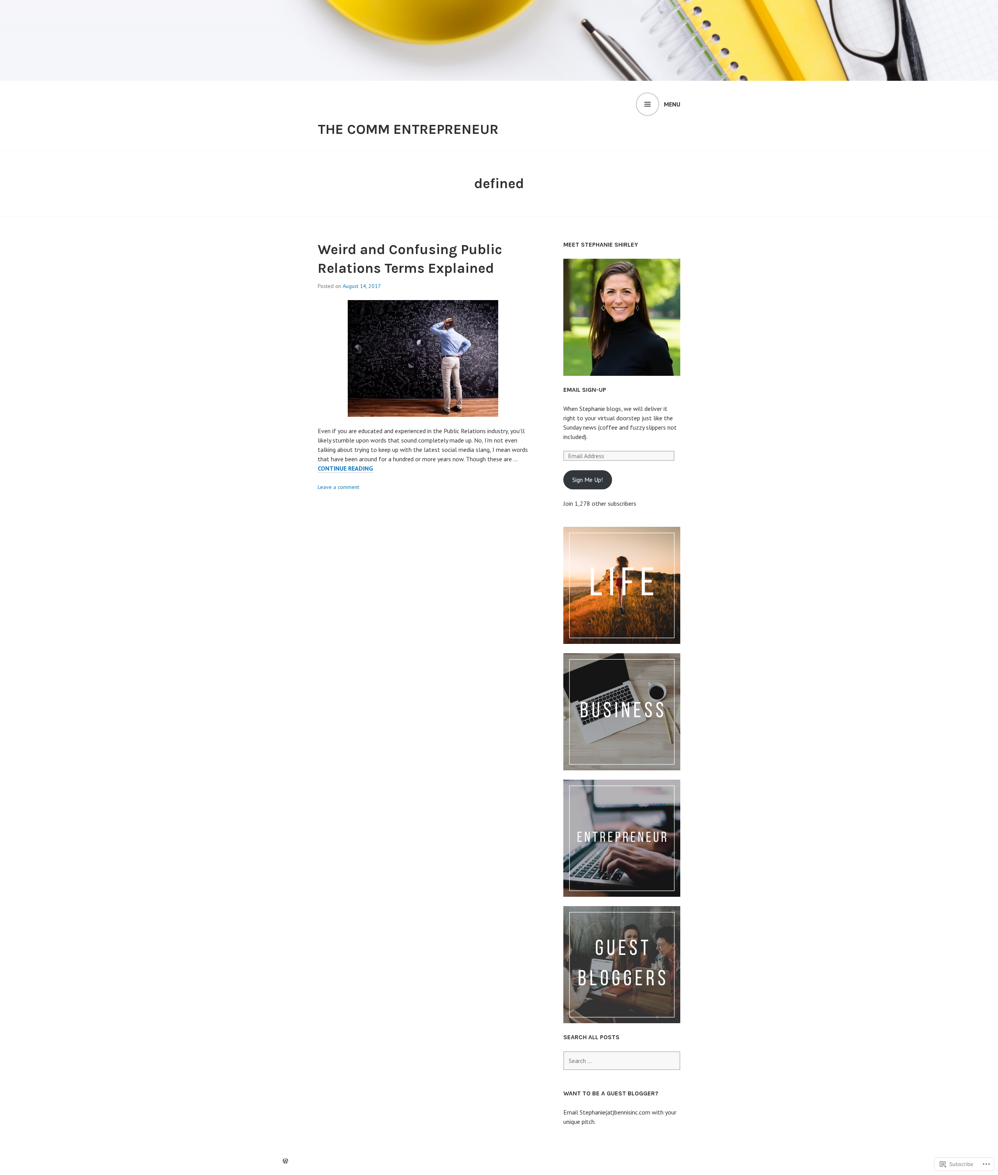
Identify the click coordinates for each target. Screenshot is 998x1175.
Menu (672, 104)
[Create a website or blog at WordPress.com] (285, 1161)
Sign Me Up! (587, 480)
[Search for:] (621, 1061)
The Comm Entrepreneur (408, 129)
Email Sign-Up (584, 389)
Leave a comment (338, 487)
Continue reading (345, 468)
